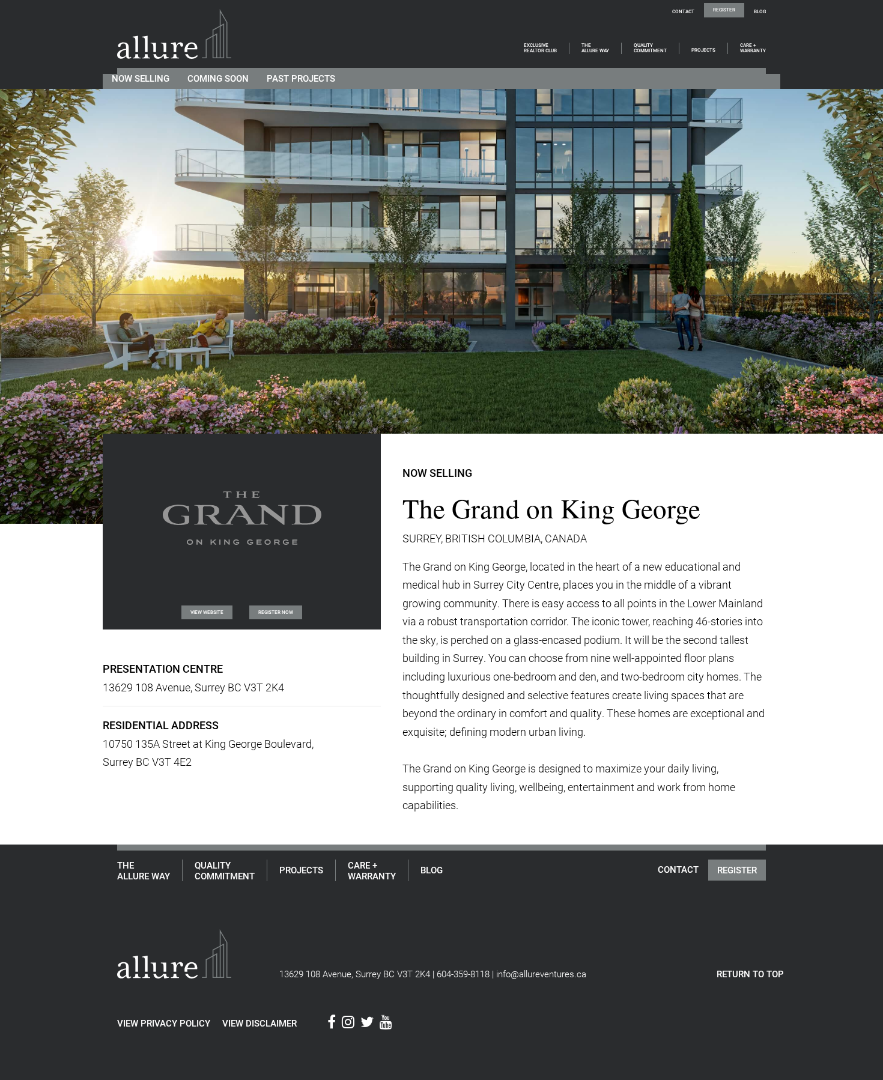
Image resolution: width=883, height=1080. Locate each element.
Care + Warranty (753, 48)
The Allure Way (595, 48)
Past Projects (301, 78)
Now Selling (140, 78)
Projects (703, 50)
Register (724, 10)
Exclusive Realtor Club (540, 48)
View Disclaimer (259, 1023)
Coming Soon (218, 78)
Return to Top (750, 974)
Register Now (275, 612)
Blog (760, 11)
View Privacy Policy (163, 1023)
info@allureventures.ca (541, 974)
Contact (683, 11)
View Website (206, 612)
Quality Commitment (650, 48)
